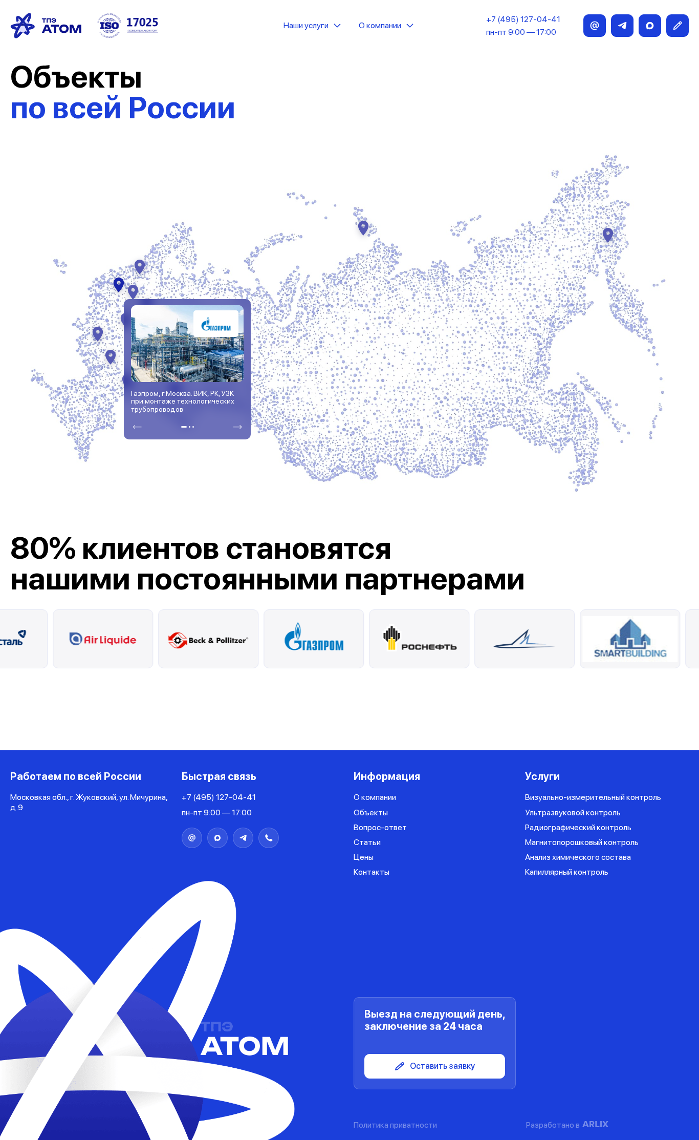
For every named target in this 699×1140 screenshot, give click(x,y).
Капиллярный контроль (566, 872)
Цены (364, 857)
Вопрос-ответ (380, 827)
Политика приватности (395, 1125)
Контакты (371, 872)
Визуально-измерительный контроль (593, 797)
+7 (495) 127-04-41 (523, 19)
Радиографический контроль (578, 827)
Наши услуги (306, 25)
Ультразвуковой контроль (573, 812)
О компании (380, 25)
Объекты (371, 812)
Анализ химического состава (578, 857)
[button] (137, 427)
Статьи (367, 842)
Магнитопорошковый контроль (582, 842)
